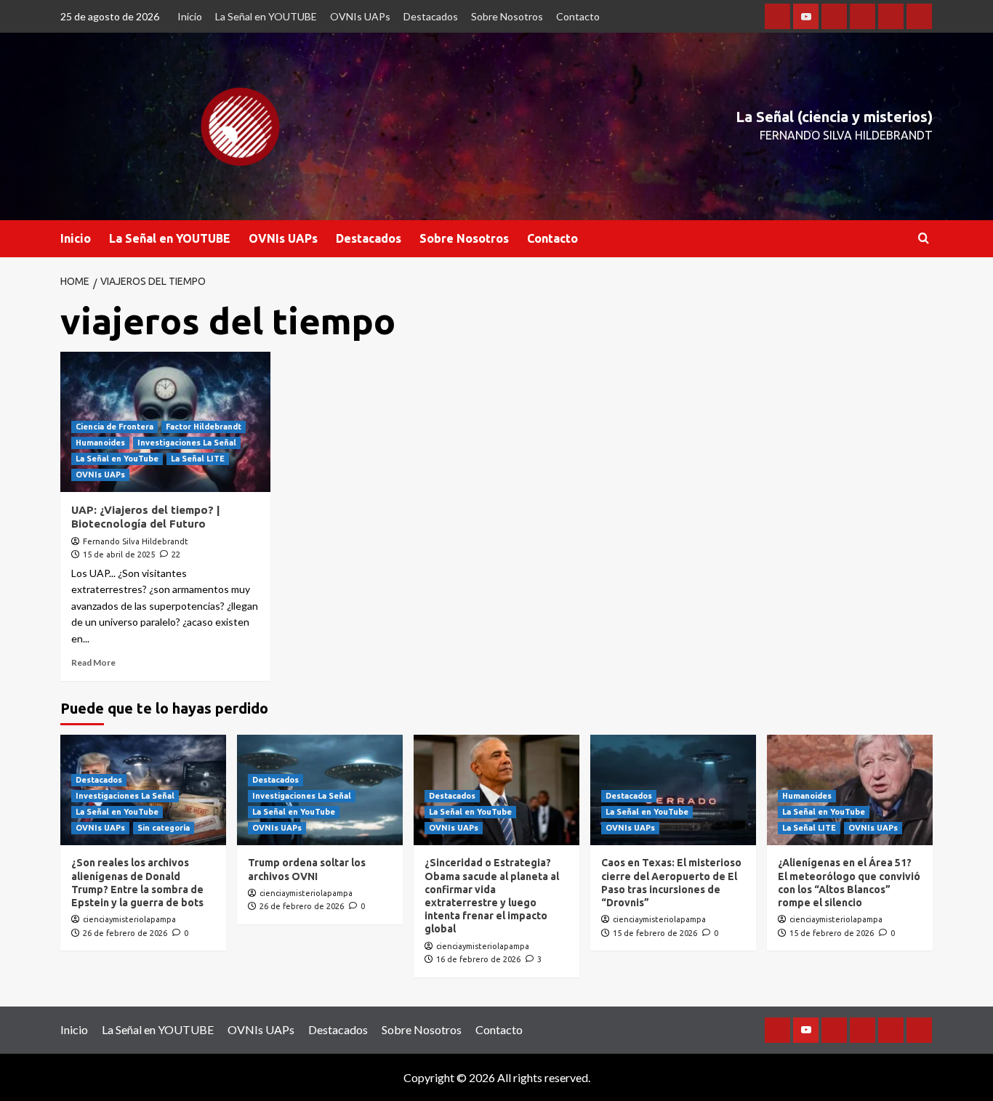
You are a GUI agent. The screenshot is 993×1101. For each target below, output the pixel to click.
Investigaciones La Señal (186, 442)
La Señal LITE (198, 458)
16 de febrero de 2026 (478, 959)
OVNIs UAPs (360, 16)
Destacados (430, 16)
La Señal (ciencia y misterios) (834, 116)
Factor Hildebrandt (203, 426)
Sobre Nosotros (507, 16)
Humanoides (100, 442)
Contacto (578, 16)
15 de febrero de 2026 (655, 933)
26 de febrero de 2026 (125, 933)
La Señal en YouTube (117, 458)
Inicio (189, 16)
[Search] (923, 239)
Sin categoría (163, 827)
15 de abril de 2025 (119, 554)
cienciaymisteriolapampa (129, 919)
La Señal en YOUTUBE (266, 16)
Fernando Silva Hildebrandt (135, 541)
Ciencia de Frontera (114, 426)
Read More (93, 662)
